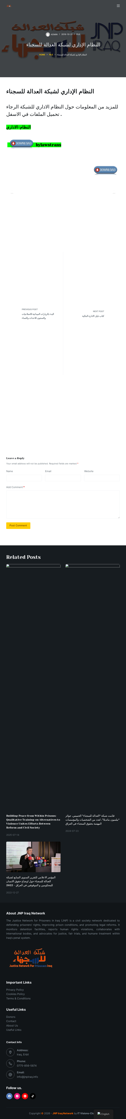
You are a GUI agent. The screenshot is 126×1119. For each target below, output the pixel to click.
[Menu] (118, 5)
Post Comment (18, 525)
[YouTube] (25, 1096)
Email (48, 471)
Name (9, 471)
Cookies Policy (15, 994)
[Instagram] (17, 1096)
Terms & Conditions (18, 998)
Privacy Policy (15, 989)
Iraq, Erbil (23, 1054)
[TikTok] (33, 1096)
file (78, 34)
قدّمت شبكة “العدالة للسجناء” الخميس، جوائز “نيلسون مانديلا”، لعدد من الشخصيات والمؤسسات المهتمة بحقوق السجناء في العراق (92, 819)
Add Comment (15, 487)
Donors (10, 1016)
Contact (11, 1021)
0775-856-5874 (27, 1065)
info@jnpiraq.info (27, 1076)
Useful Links (13, 1029)
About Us (12, 1025)
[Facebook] (9, 1096)
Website (89, 471)
